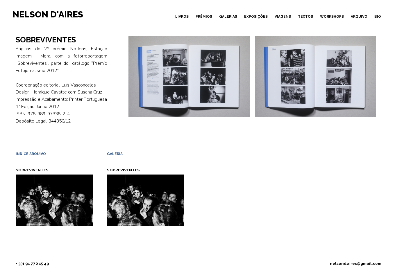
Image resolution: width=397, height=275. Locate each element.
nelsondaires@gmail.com (355, 263)
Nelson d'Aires (47, 14)
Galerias (228, 17)
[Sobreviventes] (145, 200)
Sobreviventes (32, 170)
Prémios (204, 17)
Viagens (283, 17)
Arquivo (359, 17)
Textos (305, 17)
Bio (377, 17)
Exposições (256, 17)
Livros (182, 17)
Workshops (332, 17)
